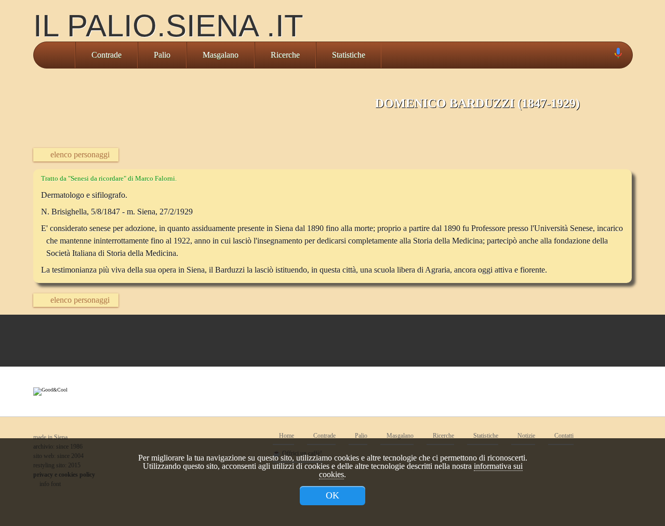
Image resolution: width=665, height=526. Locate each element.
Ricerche (285, 54)
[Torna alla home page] (54, 55)
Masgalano (220, 54)
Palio (162, 54)
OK (332, 495)
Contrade (106, 54)
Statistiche (348, 54)
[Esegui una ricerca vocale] (618, 55)
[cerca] (606, 55)
